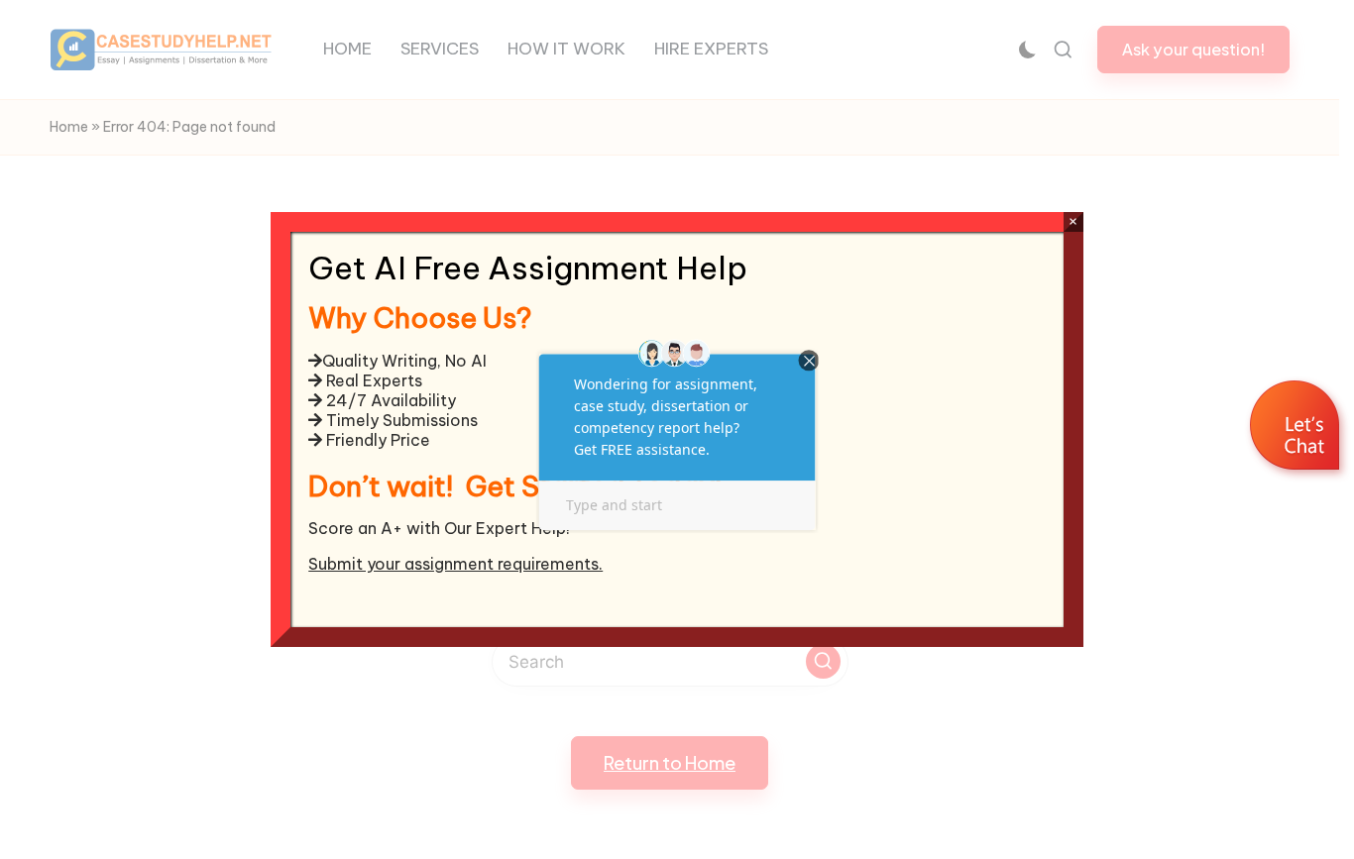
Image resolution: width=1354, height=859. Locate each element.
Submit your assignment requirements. (455, 564)
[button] (1297, 428)
